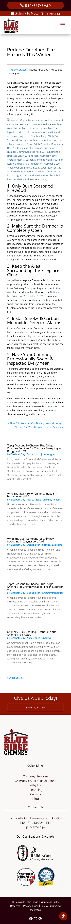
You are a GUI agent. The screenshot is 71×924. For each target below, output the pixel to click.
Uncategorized (50, 454)
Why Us (35, 785)
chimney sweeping (52, 544)
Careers (35, 794)
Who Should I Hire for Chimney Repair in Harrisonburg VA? (32, 495)
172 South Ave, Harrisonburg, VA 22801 (35, 818)
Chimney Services (16, 69)
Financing (52, 13)
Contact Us (35, 807)
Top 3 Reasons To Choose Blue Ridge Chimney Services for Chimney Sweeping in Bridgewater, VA (34, 448)
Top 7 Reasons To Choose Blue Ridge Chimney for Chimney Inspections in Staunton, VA (35, 586)
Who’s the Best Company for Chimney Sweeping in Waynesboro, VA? (30, 540)
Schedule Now (26, 13)
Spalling (46, 638)
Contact (49, 406)
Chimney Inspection (52, 593)
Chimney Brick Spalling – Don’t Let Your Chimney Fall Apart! (31, 633)
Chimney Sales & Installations (35, 781)
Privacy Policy (30, 906)
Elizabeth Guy (17, 454)
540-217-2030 (35, 827)
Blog (35, 798)
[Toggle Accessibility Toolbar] (63, 916)
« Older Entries (15, 677)
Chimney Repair (51, 499)
